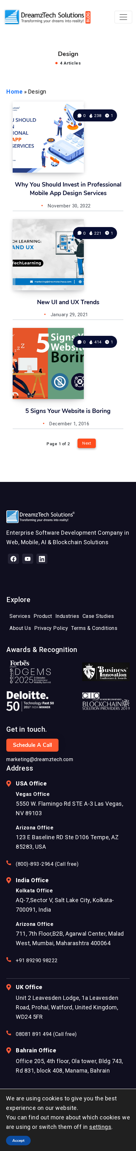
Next (86, 443)
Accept (18, 1140)
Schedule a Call (32, 745)
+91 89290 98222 (37, 960)
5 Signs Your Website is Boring (68, 411)
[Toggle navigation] (123, 17)
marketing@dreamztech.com (39, 759)
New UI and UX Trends (68, 302)
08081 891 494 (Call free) (46, 1034)
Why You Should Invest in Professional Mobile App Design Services (68, 189)
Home (14, 91)
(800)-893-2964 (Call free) (47, 864)
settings (100, 1126)
